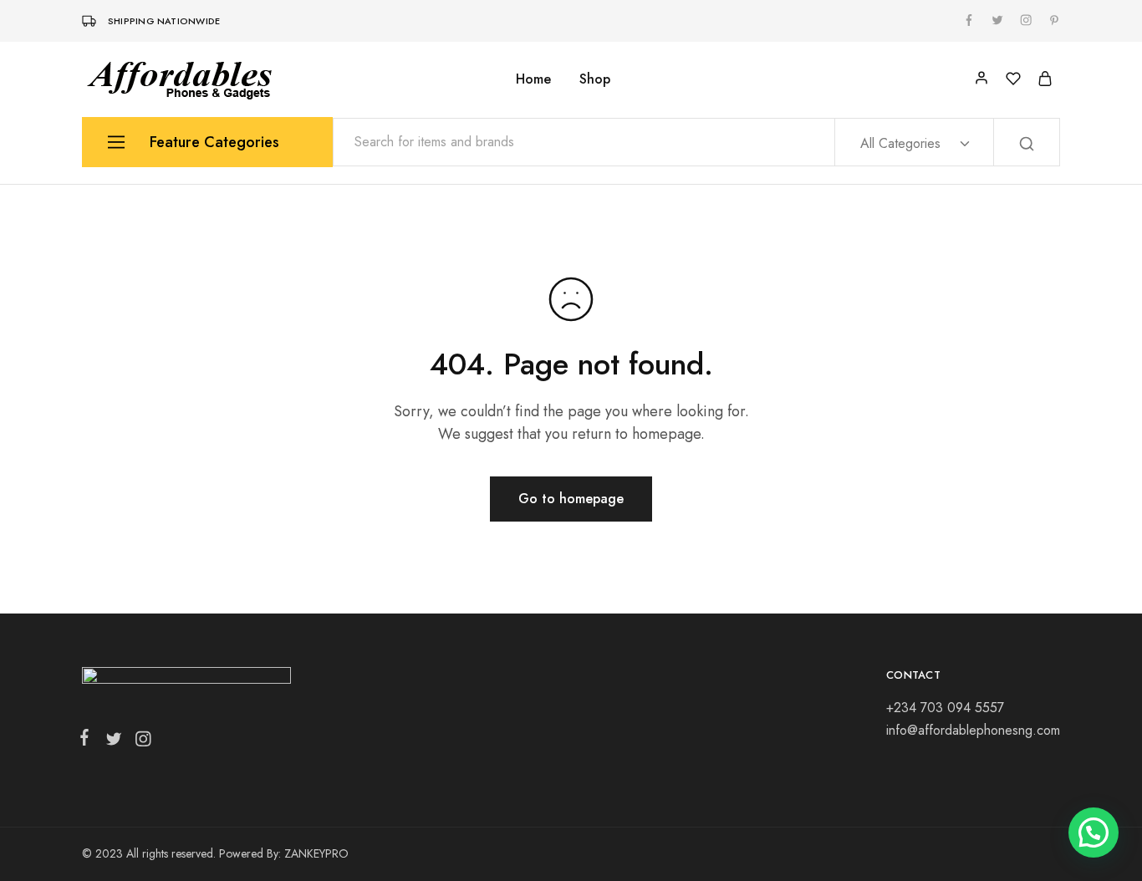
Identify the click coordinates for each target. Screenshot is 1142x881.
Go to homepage (571, 498)
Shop (594, 79)
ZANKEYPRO (316, 853)
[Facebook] (87, 740)
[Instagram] (139, 742)
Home (533, 79)
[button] (1093, 832)
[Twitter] (113, 742)
